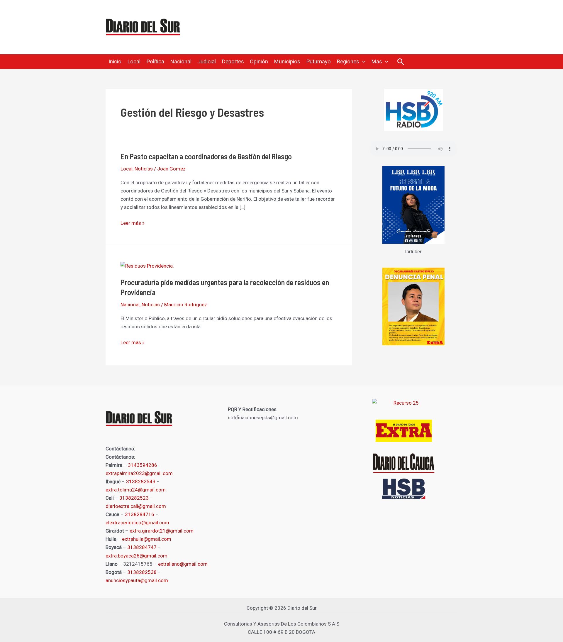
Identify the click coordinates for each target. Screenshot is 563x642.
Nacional (180, 61)
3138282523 (134, 498)
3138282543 (140, 481)
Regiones (348, 61)
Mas (376, 61)
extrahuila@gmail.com (146, 539)
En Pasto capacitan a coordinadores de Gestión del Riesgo (206, 156)
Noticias (144, 169)
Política (155, 61)
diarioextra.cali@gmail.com (136, 506)
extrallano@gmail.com (183, 564)
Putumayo (318, 61)
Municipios (287, 61)
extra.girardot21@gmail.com (162, 531)
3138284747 (142, 547)
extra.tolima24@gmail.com (136, 490)
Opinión (259, 61)
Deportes (233, 61)
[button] (362, 61)
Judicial (206, 61)
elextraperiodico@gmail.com (137, 523)
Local (133, 61)
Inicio (114, 61)
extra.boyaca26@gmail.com (136, 556)
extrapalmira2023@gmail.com (139, 473)
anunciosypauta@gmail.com (137, 580)
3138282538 (142, 572)
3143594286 (142, 465)
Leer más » (133, 222)
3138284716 (139, 514)
